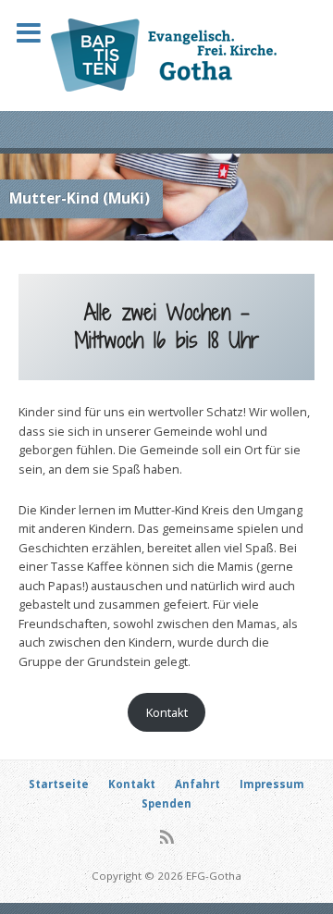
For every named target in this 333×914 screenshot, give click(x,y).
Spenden (166, 803)
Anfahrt (197, 784)
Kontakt (167, 712)
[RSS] (167, 837)
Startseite (59, 784)
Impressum (272, 784)
